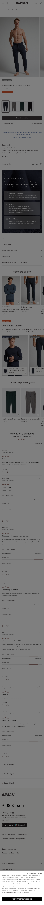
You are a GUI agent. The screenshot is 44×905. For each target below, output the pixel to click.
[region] (22, 887)
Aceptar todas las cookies (22, 899)
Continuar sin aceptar (33, 873)
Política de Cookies (31, 888)
